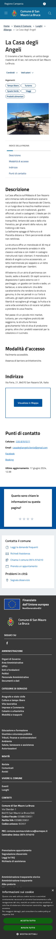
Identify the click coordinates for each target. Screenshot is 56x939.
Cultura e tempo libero (13, 700)
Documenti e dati (10, 680)
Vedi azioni (26, 72)
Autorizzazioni (9, 748)
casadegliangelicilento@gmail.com (30, 447)
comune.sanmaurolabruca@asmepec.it (27, 831)
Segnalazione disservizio (14, 854)
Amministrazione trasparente (17, 880)
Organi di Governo (11, 659)
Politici (5, 673)
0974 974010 (27, 834)
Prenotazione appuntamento (17, 850)
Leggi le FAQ (8, 857)
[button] (28, 934)
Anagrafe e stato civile (13, 696)
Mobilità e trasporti (12, 714)
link (12, 914)
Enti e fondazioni (10, 670)
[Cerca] (50, 13)
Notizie (5, 764)
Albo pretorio (9, 884)
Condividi (10, 72)
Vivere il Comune (23, 26)
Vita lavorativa (9, 704)
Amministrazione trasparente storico (21, 877)
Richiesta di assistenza (14, 861)
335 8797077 (23, 441)
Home (7, 26)
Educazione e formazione (15, 730)
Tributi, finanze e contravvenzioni (19, 737)
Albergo (7, 29)
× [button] (53, 890)
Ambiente (7, 741)
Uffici (4, 666)
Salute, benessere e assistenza (18, 745)
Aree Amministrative (12, 662)
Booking (9, 459)
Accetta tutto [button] (28, 920)
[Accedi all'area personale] (44, 3)
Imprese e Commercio (13, 707)
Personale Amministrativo (15, 677)
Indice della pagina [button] (19, 145)
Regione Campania (13, 3)
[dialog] (28, 913)
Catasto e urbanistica (13, 711)
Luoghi (39, 26)
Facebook (10, 453)
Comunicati (7, 768)
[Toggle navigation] (6, 13)
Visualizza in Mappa (28, 403)
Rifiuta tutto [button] (28, 927)
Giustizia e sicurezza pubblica (17, 734)
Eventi (5, 786)
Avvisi (5, 771)
